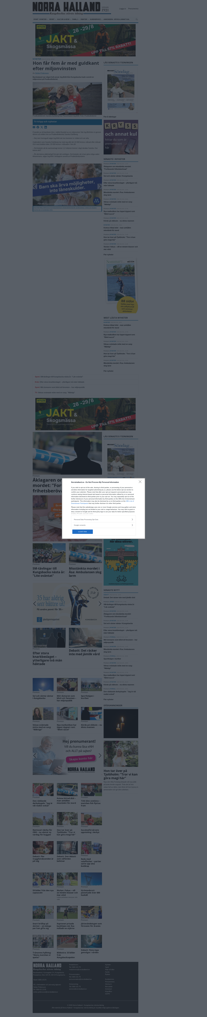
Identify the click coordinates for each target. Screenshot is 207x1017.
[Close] (141, 482)
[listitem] (103, 519)
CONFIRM (82, 532)
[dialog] (103, 508)
